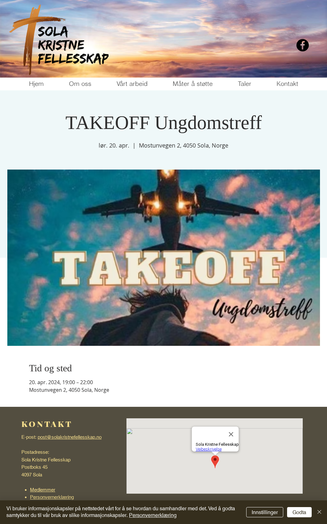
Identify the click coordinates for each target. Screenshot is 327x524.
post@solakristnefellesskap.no (70, 437)
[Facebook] (302, 45)
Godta (299, 512)
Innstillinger (265, 512)
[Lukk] (319, 512)
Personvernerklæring (153, 515)
